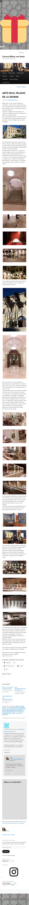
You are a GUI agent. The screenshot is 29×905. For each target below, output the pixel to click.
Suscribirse (6, 851)
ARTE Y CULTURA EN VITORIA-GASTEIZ (7, 688)
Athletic (17, 76)
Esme (14, 713)
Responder (7, 752)
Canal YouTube (6, 82)
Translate (13, 884)
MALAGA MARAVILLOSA (12, 710)
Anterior (18, 87)
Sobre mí (4, 73)
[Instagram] (13, 877)
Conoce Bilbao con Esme (13, 56)
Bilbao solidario (20, 73)
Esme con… (5, 76)
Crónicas (12, 76)
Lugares (17, 706)
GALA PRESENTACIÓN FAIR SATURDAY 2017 (20, 688)
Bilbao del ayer (12, 73)
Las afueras (5, 79)
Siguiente (24, 87)
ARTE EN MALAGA (15, 707)
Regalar (2, 46)
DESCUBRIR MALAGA (12, 709)
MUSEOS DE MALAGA (12, 712)
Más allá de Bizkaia (14, 79)
